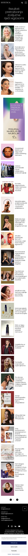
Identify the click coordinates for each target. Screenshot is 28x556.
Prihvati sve (14, 543)
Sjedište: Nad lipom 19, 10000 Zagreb (14, 533)
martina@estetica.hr (7, 520)
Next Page (17, 500)
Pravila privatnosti (16, 554)
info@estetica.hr (5, 509)
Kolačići (9, 554)
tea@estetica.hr (5, 518)
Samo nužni (14, 547)
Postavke (14, 551)
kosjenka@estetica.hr (7, 514)
